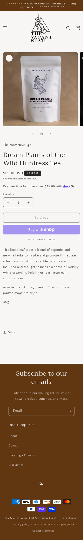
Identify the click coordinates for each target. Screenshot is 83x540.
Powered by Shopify (46, 518)
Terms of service (42, 524)
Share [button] (12, 332)
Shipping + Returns (22, 455)
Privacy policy (21, 524)
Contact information (43, 531)
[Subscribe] (69, 411)
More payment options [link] (41, 239)
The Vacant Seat (25, 518)
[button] (5, 28)
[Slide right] (51, 134)
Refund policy (70, 518)
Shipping (7, 179)
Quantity (8, 194)
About (13, 436)
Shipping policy (65, 524)
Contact (14, 445)
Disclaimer (16, 465)
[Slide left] (32, 134)
